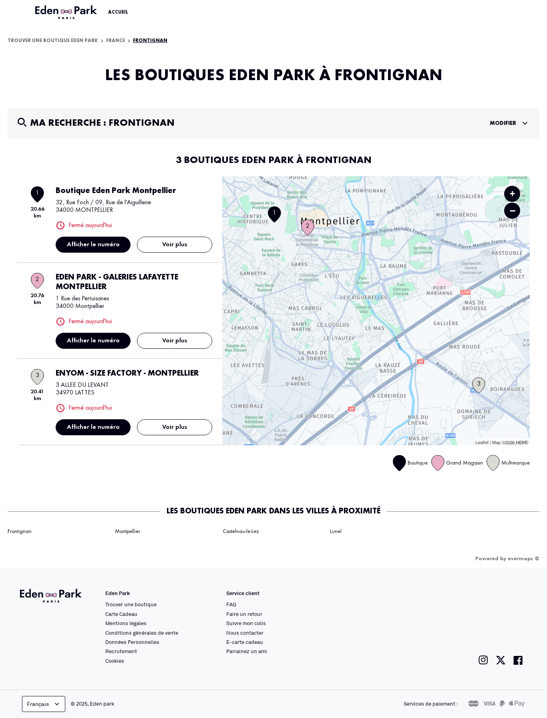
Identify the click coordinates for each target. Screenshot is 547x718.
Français (38, 703)
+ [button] (512, 194)
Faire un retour (244, 614)
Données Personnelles (132, 642)
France (115, 40)
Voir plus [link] (174, 244)
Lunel (336, 531)
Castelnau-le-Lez (241, 531)
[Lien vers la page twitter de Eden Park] (500, 660)
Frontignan (20, 531)
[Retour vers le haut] (516, 631)
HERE (522, 442)
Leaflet (482, 442)
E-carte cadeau (244, 642)
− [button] (512, 210)
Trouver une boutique (131, 604)
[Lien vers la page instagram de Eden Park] (483, 660)
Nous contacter (244, 633)
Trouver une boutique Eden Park (53, 40)
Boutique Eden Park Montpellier (116, 191)
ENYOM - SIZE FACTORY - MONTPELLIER (127, 374)
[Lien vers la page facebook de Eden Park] (518, 660)
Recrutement (121, 651)
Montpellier (127, 531)
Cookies (114, 661)
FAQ (231, 604)
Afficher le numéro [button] (93, 244)
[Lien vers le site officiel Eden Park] (67, 12)
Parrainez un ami (246, 651)
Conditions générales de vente (141, 633)
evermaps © (523, 558)
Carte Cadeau (121, 614)
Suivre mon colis (246, 623)
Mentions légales (126, 623)
